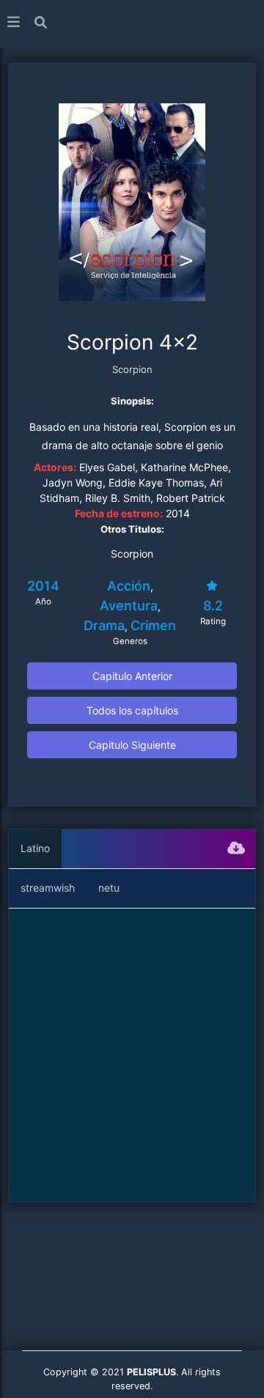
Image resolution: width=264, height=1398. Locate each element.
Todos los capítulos (132, 710)
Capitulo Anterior (132, 676)
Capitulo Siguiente (132, 745)
